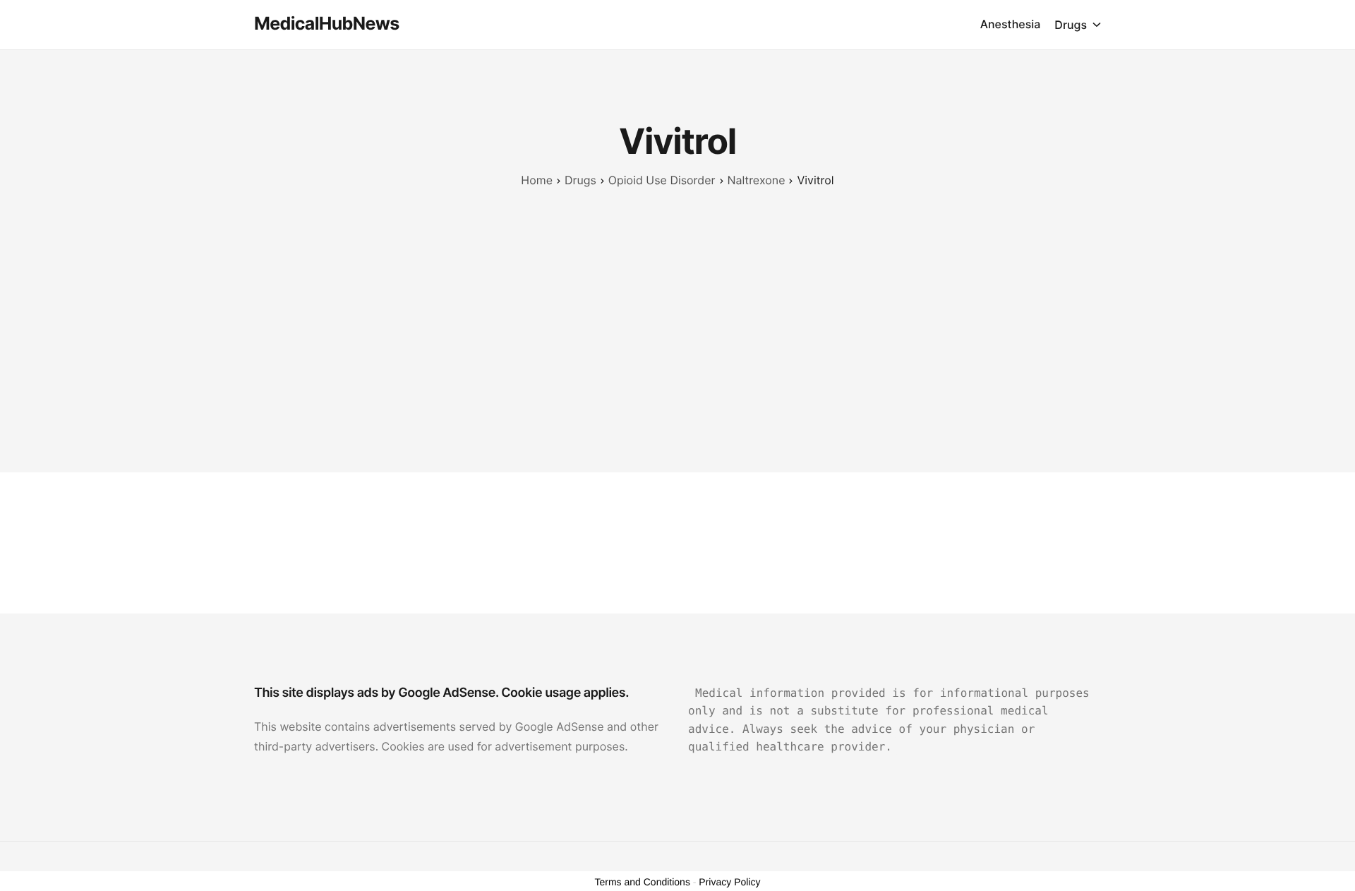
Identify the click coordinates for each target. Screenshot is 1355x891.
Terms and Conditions (642, 881)
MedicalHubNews (326, 24)
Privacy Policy (729, 881)
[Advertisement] (677, 296)
